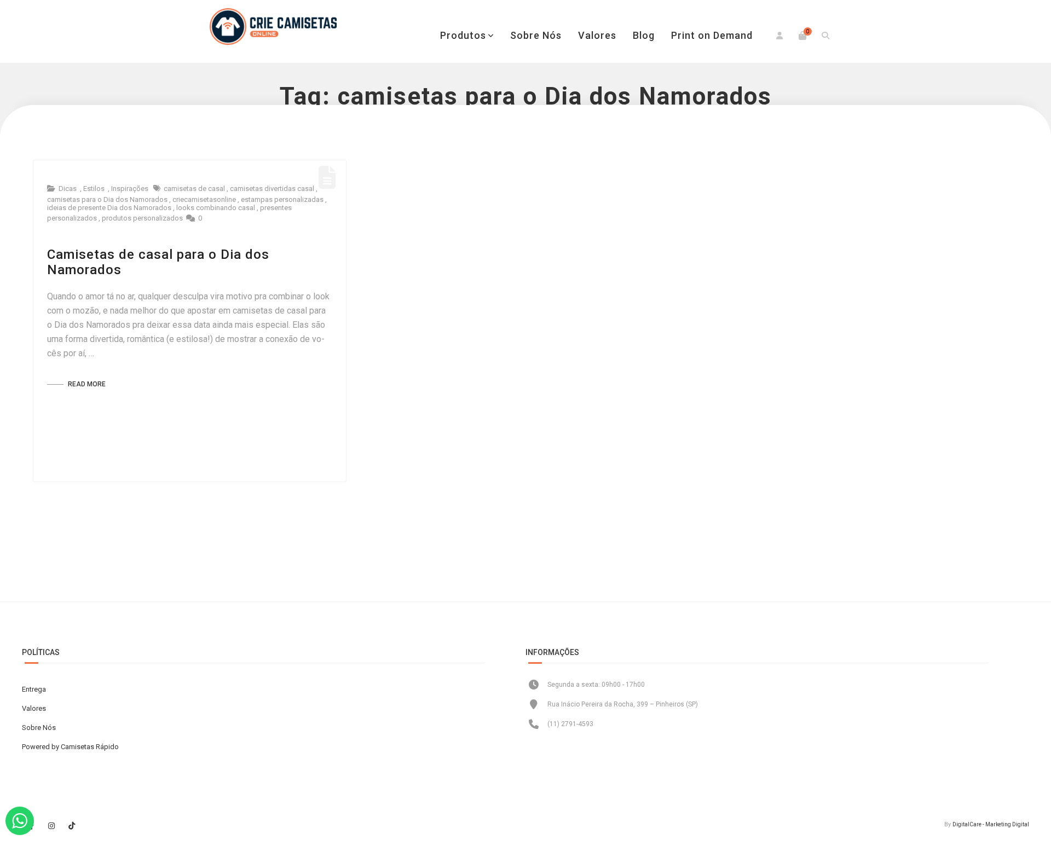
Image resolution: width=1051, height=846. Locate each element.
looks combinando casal (215, 208)
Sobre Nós (536, 35)
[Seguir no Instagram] (51, 825)
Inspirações (129, 188)
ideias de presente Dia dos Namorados (109, 208)
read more (86, 384)
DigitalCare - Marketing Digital (990, 824)
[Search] (825, 35)
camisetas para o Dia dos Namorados (107, 199)
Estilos (94, 188)
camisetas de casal (194, 188)
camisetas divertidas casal (272, 188)
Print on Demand (712, 35)
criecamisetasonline (204, 199)
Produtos (463, 35)
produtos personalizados (142, 218)
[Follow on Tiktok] (71, 825)
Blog (644, 35)
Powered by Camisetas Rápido (70, 747)
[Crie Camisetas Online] (273, 26)
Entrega (34, 689)
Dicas (68, 188)
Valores (597, 35)
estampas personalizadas (282, 199)
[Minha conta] (779, 35)
